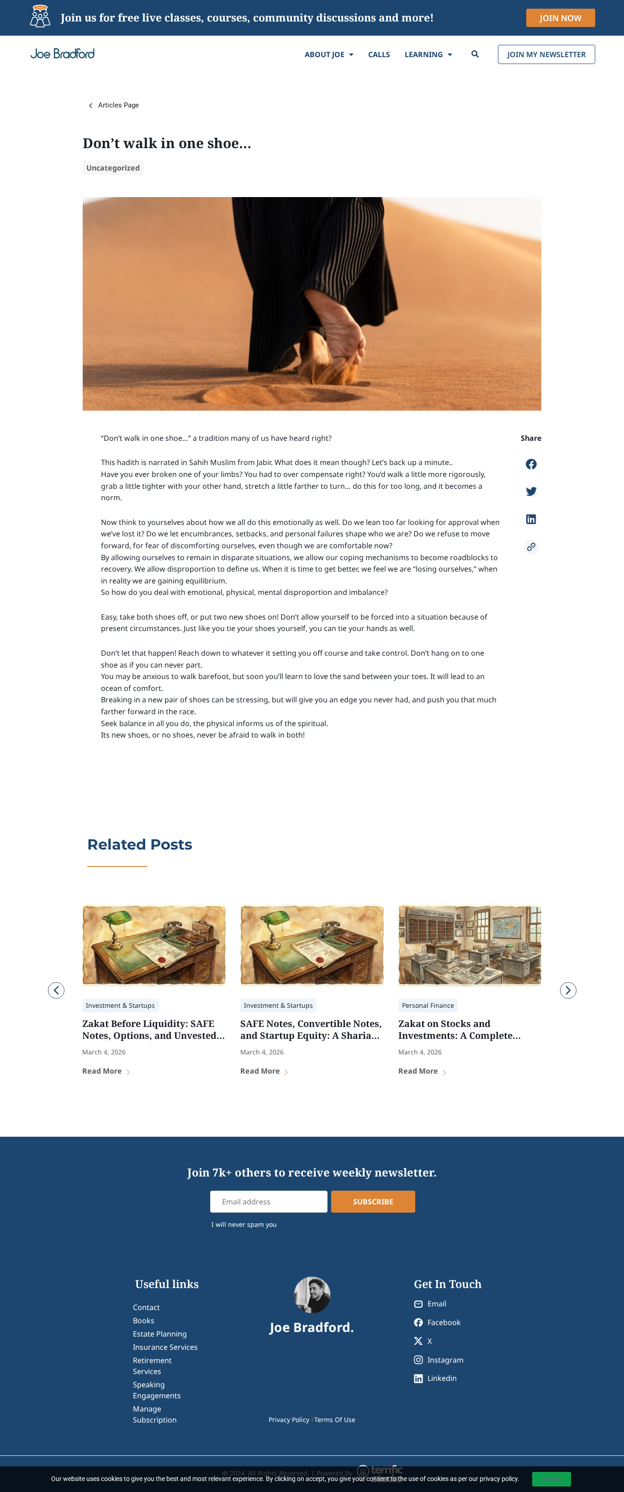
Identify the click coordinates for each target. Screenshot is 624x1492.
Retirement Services (152, 1365)
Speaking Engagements (157, 1390)
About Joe (324, 54)
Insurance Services (165, 1347)
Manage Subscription (155, 1414)
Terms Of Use (334, 1419)
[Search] (475, 54)
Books (143, 1321)
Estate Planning (160, 1334)
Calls (379, 54)
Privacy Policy (289, 1419)
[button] (531, 464)
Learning (424, 54)
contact (146, 1307)
